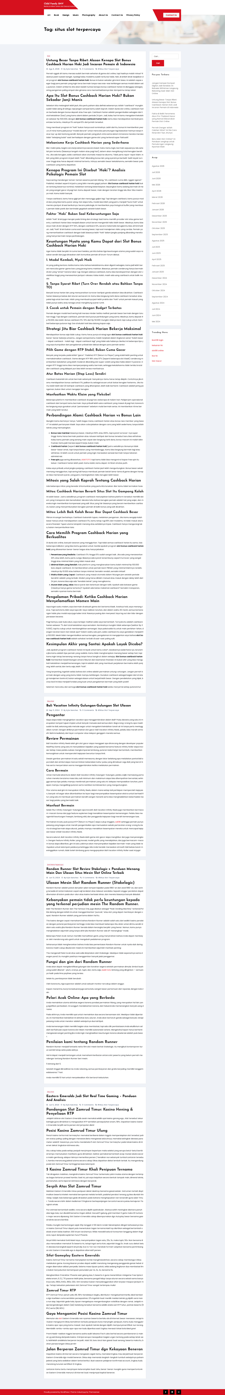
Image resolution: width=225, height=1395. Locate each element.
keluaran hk (157, 345)
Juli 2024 (156, 309)
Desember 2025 (159, 215)
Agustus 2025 (158, 240)
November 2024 (159, 284)
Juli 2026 (156, 172)
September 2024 (160, 296)
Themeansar (94, 1392)
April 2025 (156, 259)
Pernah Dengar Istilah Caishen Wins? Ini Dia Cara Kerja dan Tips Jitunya (164, 130)
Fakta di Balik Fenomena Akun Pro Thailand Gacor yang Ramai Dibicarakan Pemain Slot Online (163, 117)
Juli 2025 (156, 247)
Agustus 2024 (158, 303)
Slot (48, 56)
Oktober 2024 (158, 290)
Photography (88, 15)
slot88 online (158, 350)
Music (76, 15)
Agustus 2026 (158, 166)
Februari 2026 (158, 203)
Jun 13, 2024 (54, 877)
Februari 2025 (158, 265)
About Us (103, 15)
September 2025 (160, 234)
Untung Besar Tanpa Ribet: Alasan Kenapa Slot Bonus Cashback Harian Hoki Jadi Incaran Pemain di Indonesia (165, 103)
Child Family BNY (54, 4)
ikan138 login (157, 340)
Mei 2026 (156, 184)
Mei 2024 (156, 321)
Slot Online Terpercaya (55, 865)
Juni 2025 (156, 253)
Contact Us (117, 15)
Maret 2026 (157, 197)
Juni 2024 (156, 315)
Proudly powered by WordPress (56, 1392)
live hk (155, 355)
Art (49, 15)
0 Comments (88, 69)
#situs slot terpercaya (108, 69)
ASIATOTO (86, 459)
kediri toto (106, 970)
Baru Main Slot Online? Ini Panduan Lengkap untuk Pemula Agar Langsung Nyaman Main (163, 143)
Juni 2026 (156, 178)
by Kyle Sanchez (71, 69)
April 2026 (156, 191)
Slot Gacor (157, 361)
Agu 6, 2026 (54, 69)
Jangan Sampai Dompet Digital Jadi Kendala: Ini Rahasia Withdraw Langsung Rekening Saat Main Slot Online (165, 88)
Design (66, 15)
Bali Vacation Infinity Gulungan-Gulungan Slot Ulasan (88, 705)
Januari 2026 (158, 209)
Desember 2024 (159, 278)
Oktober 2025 (158, 228)
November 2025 (159, 222)
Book (56, 15)
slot (60, 1318)
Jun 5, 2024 (54, 1105)
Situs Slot (50, 701)
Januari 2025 (158, 271)
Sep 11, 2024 (54, 710)
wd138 (118, 822)
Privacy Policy (133, 15)
